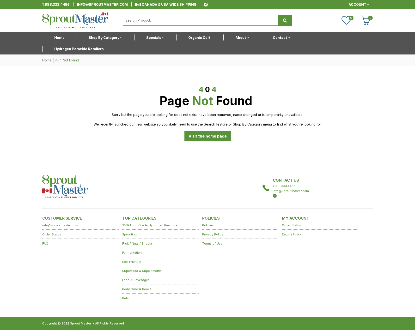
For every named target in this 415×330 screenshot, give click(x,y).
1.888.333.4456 (56, 4)
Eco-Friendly (131, 262)
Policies (208, 225)
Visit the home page (208, 136)
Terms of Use (212, 243)
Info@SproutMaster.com (291, 191)
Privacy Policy (212, 234)
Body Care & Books (136, 289)
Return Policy (292, 234)
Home (47, 60)
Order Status (51, 234)
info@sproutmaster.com (102, 4)
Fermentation (132, 252)
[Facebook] (206, 4)
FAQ (45, 243)
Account (357, 4)
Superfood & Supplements (142, 271)
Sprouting (129, 234)
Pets (125, 298)
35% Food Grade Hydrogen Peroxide (149, 225)
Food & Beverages (136, 280)
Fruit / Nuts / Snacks (137, 243)
